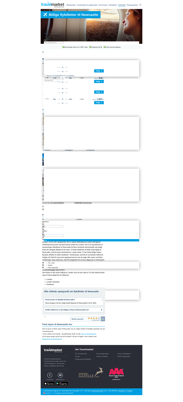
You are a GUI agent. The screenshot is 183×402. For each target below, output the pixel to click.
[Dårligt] (88, 318)
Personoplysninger (102, 354)
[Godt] (96, 318)
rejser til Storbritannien (88, 334)
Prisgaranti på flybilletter (83, 359)
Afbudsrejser (71, 5)
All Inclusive (103, 5)
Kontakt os (122, 391)
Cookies (129, 391)
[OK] (94, 318)
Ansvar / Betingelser (124, 354)
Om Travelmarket (81, 354)
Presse (77, 356)
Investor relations (102, 356)
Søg (45, 240)
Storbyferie (113, 5)
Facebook (50, 379)
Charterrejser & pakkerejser (87, 5)
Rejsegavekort (132, 5)
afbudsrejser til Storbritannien (52, 339)
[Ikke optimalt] (91, 318)
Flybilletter (122, 5)
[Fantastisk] (99, 318)
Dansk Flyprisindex (123, 356)
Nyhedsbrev (60, 379)
